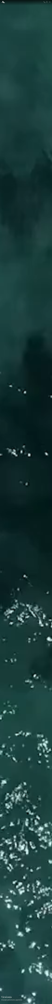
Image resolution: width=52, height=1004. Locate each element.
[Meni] (50, 2)
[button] (3, 2)
